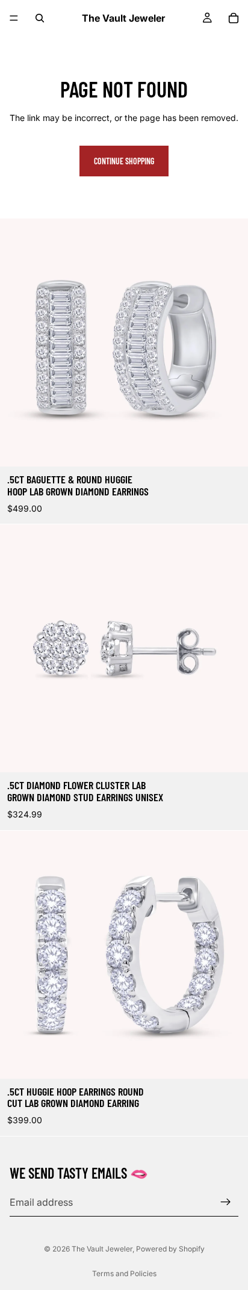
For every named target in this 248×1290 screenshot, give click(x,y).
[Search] (39, 18)
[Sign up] (225, 1202)
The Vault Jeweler (102, 1248)
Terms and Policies (124, 1273)
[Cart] (233, 18)
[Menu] (14, 18)
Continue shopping (124, 161)
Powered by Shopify (170, 1248)
